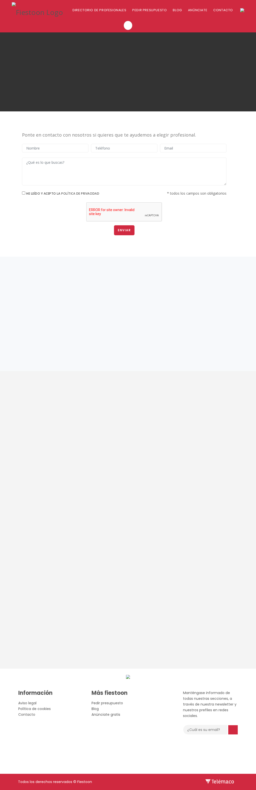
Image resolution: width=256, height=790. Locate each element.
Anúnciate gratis (106, 714)
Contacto (223, 10)
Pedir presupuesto (149, 10)
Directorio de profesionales (99, 10)
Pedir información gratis (197, 325)
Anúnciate (197, 10)
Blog (177, 10)
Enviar (124, 230)
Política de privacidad (80, 193)
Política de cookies (34, 708)
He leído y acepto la (62, 193)
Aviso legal (27, 703)
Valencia (72, 274)
